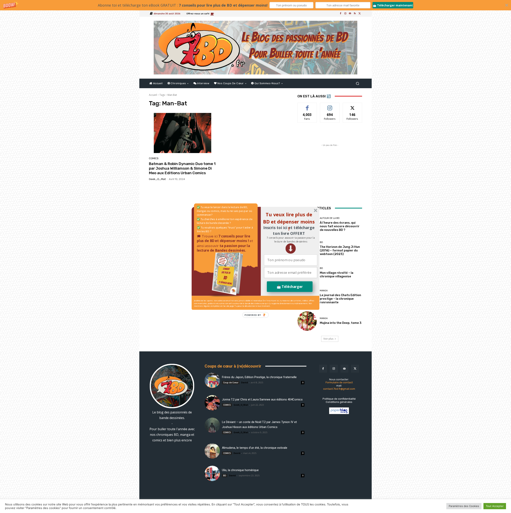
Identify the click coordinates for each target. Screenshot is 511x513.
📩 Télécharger (290, 286)
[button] (290, 239)
